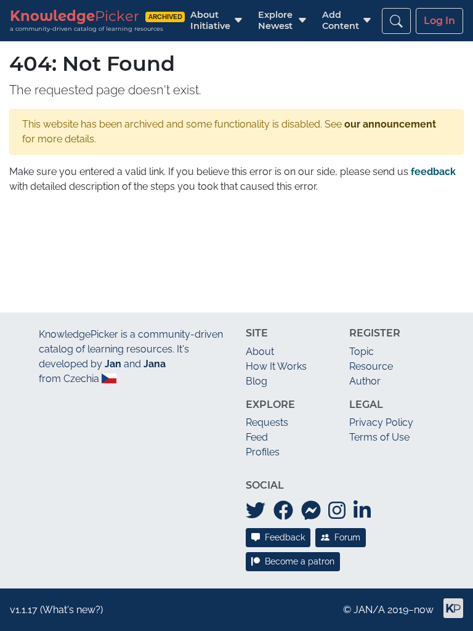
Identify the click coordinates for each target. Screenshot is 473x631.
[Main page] (448, 613)
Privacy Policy (381, 422)
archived (165, 16)
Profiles (263, 452)
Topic (361, 351)
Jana (155, 364)
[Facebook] (283, 511)
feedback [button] (433, 171)
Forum (347, 537)
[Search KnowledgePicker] (396, 21)
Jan (113, 364)
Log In (439, 20)
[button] (210, 20)
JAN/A (369, 610)
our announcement (390, 124)
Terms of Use (379, 437)
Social (265, 485)
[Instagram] (337, 511)
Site (257, 333)
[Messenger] (311, 511)
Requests (267, 422)
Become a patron (299, 561)
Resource (371, 366)
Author (365, 381)
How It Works (276, 366)
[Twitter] (255, 511)
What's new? (71, 610)
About (260, 351)
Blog (256, 381)
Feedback (285, 537)
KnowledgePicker (78, 334)
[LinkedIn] (362, 511)
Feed (257, 437)
